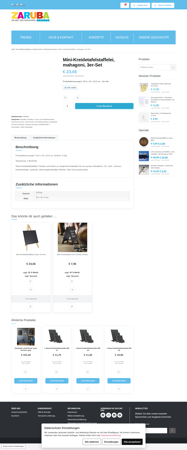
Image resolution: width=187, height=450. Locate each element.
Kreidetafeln (53, 122)
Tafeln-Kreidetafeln (26, 127)
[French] (18, 5)
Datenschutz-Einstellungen (13, 446)
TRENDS (25, 37)
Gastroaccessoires (50, 49)
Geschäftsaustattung (23, 49)
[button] (77, 97)
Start (13, 49)
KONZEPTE (96, 37)
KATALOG (122, 37)
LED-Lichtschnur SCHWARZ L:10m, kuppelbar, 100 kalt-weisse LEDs (163, 153)
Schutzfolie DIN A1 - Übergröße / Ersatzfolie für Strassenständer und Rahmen (162, 100)
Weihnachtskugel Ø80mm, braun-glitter (162, 139)
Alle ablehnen (92, 441)
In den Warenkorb (104, 106)
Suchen (173, 67)
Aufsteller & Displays (27, 119)
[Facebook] (102, 415)
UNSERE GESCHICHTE (154, 37)
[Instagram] (108, 415)
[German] (22, 5)
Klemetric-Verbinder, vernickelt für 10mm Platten (162, 167)
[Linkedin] (114, 415)
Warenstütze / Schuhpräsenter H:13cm (161, 114)
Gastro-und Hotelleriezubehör (44, 119)
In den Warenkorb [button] (31, 299)
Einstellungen (111, 441)
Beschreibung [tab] (20, 138)
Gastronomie (37, 49)
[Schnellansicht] (31, 290)
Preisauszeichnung (17, 124)
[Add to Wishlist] (65, 97)
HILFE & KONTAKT (61, 37)
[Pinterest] (119, 415)
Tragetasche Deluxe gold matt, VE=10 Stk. (161, 85)
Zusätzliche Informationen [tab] (44, 138)
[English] (13, 5)
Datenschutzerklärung (111, 435)
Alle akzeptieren (132, 441)
